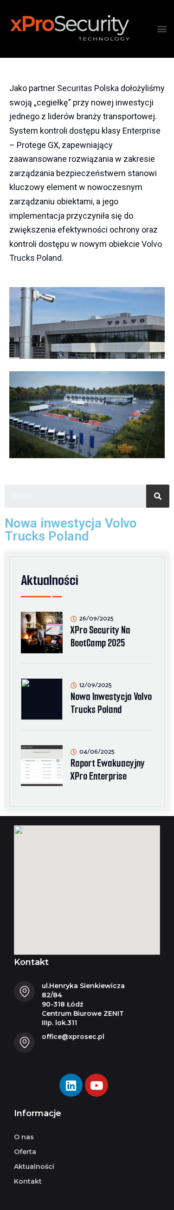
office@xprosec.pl (73, 1036)
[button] (161, 28)
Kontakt (28, 1181)
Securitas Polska (88, 88)
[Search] (157, 496)
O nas (24, 1137)
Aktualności (34, 1166)
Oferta (25, 1152)
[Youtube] (96, 1085)
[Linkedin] (71, 1085)
